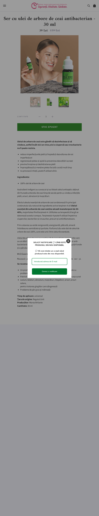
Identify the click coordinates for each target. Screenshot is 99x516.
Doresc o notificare (49, 271)
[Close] (68, 241)
